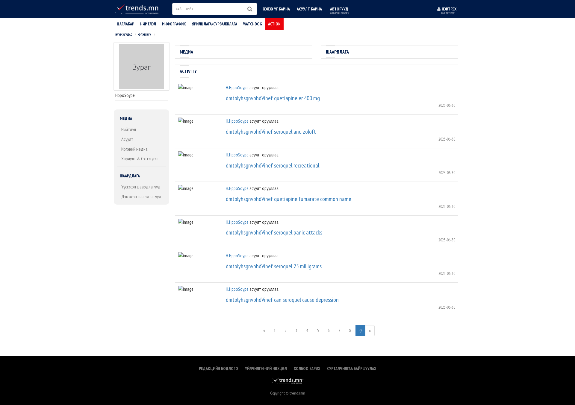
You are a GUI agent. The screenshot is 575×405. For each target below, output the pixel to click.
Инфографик (174, 24)
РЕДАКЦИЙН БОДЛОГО (218, 368)
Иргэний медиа (134, 149)
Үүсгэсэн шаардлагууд (141, 187)
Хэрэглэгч (144, 34)
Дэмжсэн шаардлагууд (141, 197)
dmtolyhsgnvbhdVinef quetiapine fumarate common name (288, 199)
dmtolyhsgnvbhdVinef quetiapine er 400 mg (273, 98)
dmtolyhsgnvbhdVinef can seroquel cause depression (282, 300)
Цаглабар (125, 24)
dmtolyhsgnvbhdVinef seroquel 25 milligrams (274, 266)
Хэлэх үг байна (276, 9)
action (274, 24)
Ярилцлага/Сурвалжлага (214, 24)
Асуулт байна (309, 9)
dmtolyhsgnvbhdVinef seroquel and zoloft (271, 131)
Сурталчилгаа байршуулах (351, 368)
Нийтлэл (128, 129)
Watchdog (252, 24)
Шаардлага (130, 176)
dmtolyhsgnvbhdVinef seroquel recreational (272, 165)
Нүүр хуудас (123, 34)
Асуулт (127, 139)
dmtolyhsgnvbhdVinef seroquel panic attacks (274, 232)
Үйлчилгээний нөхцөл (266, 368)
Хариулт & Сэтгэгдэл (139, 159)
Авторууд (339, 10)
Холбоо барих (307, 368)
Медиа (126, 118)
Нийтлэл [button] (148, 24)
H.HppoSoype (237, 87)
